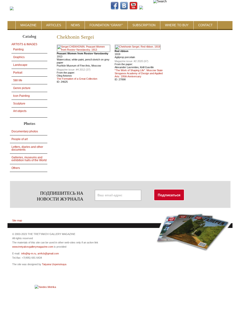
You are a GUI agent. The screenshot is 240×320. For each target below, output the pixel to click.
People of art (19, 139)
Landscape (20, 65)
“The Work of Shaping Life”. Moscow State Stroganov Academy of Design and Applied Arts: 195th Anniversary (139, 73)
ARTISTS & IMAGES (24, 44)
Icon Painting (21, 95)
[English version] (210, 8)
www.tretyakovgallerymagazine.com (32, 246)
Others (15, 168)
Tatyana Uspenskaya (54, 264)
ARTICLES (53, 25)
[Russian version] (206, 8)
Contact (205, 25)
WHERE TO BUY (177, 25)
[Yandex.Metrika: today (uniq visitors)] (45, 287)
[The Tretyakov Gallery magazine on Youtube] (133, 8)
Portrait (17, 72)
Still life (17, 80)
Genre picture (21, 88)
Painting (18, 49)
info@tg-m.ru (28, 253)
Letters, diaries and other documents (27, 148)
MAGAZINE (28, 25)
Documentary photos (24, 131)
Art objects (19, 111)
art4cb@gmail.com (48, 253)
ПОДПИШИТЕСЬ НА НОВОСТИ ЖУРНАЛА (60, 195)
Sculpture (19, 103)
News (75, 25)
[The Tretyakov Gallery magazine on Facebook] (114, 8)
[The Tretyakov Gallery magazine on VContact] (124, 8)
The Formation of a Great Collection (77, 78)
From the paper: (66, 72)
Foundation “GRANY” (106, 25)
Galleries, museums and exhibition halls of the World (29, 159)
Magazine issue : (66, 69)
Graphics (19, 57)
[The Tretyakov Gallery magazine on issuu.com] (171, 8)
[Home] (12, 8)
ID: (59, 81)
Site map (17, 220)
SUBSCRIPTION (143, 25)
